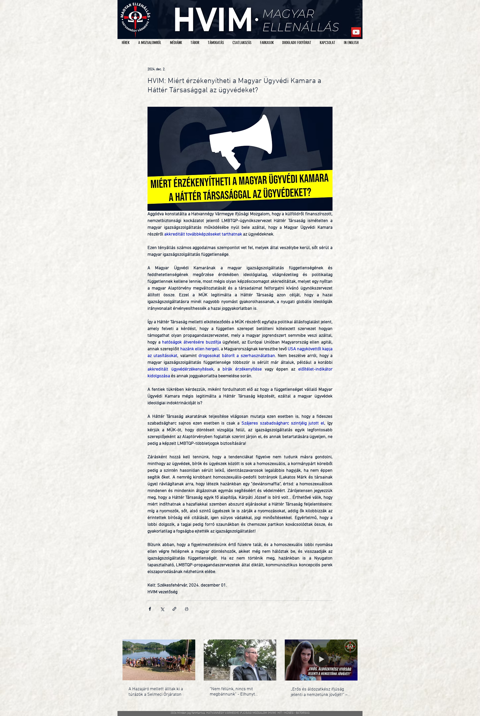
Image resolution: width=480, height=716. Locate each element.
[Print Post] (186, 608)
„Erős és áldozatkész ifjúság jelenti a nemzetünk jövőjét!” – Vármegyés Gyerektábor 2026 (319, 692)
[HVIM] (356, 32)
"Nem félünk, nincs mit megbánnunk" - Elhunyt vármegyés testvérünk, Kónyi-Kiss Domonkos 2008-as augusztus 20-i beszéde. (238, 691)
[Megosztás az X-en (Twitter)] (162, 608)
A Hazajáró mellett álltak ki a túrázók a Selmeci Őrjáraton (155, 691)
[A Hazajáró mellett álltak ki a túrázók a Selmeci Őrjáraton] (158, 660)
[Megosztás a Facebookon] (150, 608)
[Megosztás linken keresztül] (174, 608)
